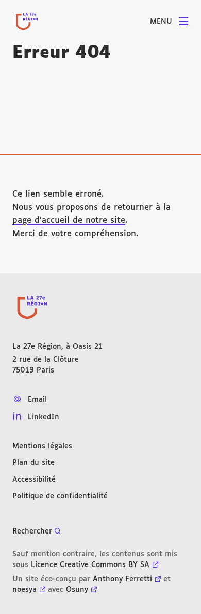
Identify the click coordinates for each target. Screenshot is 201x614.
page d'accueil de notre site (68, 220)
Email (37, 399)
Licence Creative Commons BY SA (90, 565)
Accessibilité (34, 479)
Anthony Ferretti (122, 579)
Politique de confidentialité (60, 496)
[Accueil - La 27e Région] (26, 21)
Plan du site (33, 462)
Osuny (77, 589)
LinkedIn (43, 417)
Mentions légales (42, 446)
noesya (24, 589)
